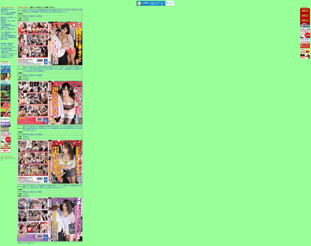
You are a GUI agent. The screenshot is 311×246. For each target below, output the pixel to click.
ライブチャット (5, 55)
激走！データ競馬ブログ (8, 29)
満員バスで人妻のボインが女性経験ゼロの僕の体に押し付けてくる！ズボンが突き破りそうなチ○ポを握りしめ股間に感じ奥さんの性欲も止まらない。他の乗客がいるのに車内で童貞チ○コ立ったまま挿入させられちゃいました (52, 128)
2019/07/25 (26, 20)
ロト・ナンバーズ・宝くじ (8, 47)
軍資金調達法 (5, 48)
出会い (12, 55)
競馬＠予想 (4, 10)
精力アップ (13, 53)
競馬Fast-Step (4, 39)
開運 (10, 48)
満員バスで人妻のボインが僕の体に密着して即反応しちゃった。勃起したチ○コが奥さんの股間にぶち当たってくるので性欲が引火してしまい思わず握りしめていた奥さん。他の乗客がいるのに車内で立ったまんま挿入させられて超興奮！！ (52, 69)
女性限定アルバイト (6, 57)
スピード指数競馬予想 (7, 14)
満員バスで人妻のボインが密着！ (33, 16)
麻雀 (11, 43)
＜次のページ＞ (30, 243)
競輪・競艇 (7, 43)
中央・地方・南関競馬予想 (8, 37)
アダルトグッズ (5, 53)
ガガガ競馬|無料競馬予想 (8, 35)
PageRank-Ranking (6, 24)
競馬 (2, 43)
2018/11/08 (26, 138)
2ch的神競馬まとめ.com (7, 9)
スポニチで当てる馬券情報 (8, 12)
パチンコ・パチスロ (6, 45)
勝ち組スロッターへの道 (8, 20)
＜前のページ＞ (21, 243)
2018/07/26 (26, 196)
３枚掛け (3, 22)
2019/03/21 (26, 79)
